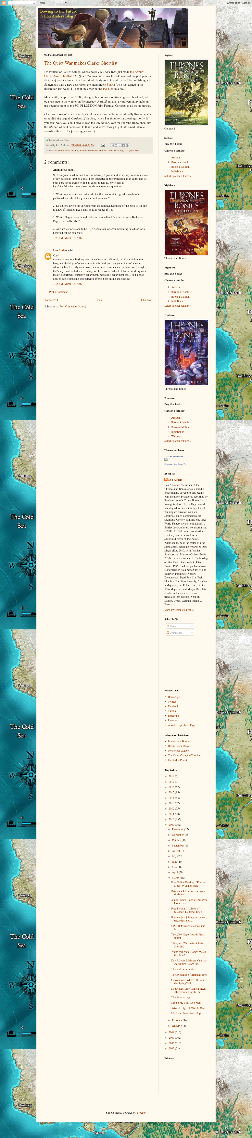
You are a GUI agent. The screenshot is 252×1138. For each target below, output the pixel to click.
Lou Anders (60, 250)
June (175, 861)
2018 (172, 776)
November (178, 834)
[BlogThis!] (116, 145)
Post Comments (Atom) (73, 306)
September (178, 845)
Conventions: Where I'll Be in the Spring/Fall (188, 981)
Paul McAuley (116, 150)
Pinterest (173, 720)
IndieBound (177, 171)
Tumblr (172, 711)
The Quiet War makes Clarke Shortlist (81, 63)
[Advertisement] (184, 662)
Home (99, 300)
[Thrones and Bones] (166, 460)
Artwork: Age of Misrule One (188, 1008)
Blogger (141, 1112)
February (177, 1020)
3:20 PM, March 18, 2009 (67, 238)
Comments (175, 633)
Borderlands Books (178, 741)
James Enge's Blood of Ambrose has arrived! (189, 901)
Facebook (173, 706)
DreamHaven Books (179, 746)
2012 (172, 808)
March (176, 878)
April (175, 872)
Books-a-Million (180, 166)
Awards (83, 150)
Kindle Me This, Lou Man (186, 1002)
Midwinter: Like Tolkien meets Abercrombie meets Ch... (188, 990)
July (174, 856)
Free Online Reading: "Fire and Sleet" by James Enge (188, 883)
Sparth (111, 84)
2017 (172, 782)
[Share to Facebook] (123, 145)
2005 (172, 1048)
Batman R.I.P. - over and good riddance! (188, 892)
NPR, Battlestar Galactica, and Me (188, 927)
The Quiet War (131, 150)
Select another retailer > (177, 176)
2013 (172, 803)
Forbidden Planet (177, 760)
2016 (172, 787)
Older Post (146, 300)
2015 (172, 792)
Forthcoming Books (97, 150)
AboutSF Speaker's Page (181, 725)
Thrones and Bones (173, 456)
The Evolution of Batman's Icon (189, 974)
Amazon (176, 157)
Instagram (173, 715)
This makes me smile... (184, 969)
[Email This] (112, 145)
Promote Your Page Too (175, 464)
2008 (172, 1032)
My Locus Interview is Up (186, 1013)
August (176, 851)
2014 (172, 798)
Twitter (172, 701)
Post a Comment (58, 292)
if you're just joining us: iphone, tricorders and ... (189, 918)
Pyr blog (108, 89)
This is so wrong (180, 997)
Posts (172, 626)
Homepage (174, 697)
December (178, 829)
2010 (172, 819)
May (175, 867)
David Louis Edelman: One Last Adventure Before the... (189, 962)
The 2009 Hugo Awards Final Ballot (187, 936)
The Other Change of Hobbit (184, 755)
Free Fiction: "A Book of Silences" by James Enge (186, 910)
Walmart (176, 436)
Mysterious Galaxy (178, 750)
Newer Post (51, 300)
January (176, 1025)
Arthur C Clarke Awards (66, 150)
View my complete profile (179, 610)
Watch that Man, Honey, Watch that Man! (188, 953)
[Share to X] (120, 145)
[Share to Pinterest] (127, 145)
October (177, 840)
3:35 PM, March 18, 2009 (67, 284)
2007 (172, 1037)
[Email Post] (102, 145)
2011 (172, 814)
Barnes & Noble (180, 162)
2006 (172, 1043)
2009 (172, 824)
